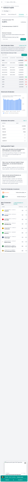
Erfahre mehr (20, 477)
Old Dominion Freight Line (10, 246)
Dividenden (21, 14)
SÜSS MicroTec (7, 224)
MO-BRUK (6, 219)
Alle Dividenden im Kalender (18, 203)
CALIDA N (6, 210)
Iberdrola (6, 233)
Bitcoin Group (7, 242)
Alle (24, 120)
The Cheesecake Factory (9, 251)
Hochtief (6, 215)
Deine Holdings (12, 14)
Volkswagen (7, 237)
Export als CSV (23, 45)
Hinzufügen (6, 11)
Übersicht (3, 14)
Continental (7, 228)
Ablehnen (7, 479)
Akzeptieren (20, 479)
